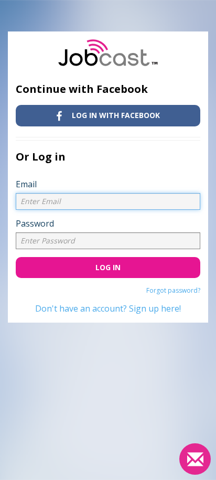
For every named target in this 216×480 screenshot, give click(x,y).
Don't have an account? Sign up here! (108, 308)
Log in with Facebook (115, 115)
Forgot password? (173, 290)
